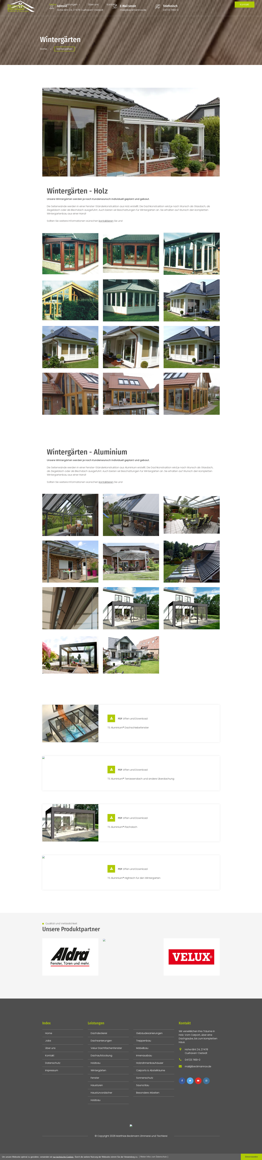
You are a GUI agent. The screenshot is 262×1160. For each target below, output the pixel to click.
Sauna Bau (142, 1085)
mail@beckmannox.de (133, 10)
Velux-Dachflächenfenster (106, 1048)
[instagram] (206, 1080)
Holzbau (95, 1063)
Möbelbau (142, 1048)
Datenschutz (52, 1063)
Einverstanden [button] (251, 1157)
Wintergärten (98, 1070)
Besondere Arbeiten (147, 1092)
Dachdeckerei (99, 1033)
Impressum (51, 1070)
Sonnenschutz (144, 1078)
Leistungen (71, 4)
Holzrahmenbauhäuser (149, 1063)
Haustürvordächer (101, 1092)
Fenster (95, 1078)
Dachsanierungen (101, 1040)
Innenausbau (144, 1055)
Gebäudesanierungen (149, 1033)
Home (52, 4)
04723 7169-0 (170, 10)
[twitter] (190, 1080)
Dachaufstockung (101, 1055)
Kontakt (111, 4)
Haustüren (97, 1085)
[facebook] (182, 1080)
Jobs (48, 1040)
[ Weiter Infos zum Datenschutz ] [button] (153, 1157)
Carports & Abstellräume (150, 1070)
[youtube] (198, 1080)
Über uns (93, 4)
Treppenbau (143, 1040)
